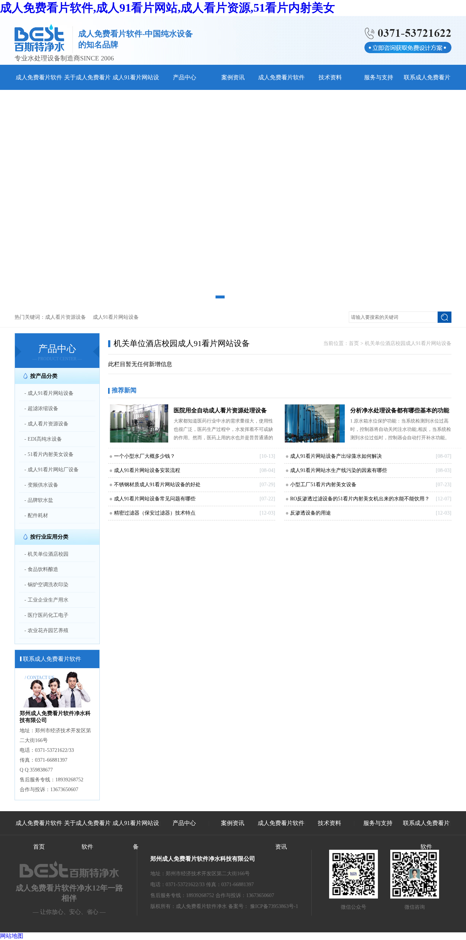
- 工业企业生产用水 (46, 600)
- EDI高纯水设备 (43, 439)
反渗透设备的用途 (310, 513)
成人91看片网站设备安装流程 (147, 470)
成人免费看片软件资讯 (281, 835)
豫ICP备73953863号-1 (274, 906)
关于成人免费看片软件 (87, 835)
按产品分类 (44, 376)
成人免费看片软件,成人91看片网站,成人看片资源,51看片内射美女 (167, 7)
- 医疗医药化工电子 (46, 615)
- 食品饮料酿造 (41, 569)
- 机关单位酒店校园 (46, 554)
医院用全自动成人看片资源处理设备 (220, 410)
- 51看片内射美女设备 (49, 454)
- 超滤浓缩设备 (41, 408)
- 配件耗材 (36, 515)
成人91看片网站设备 (116, 317)
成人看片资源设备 (65, 317)
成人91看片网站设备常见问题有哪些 (155, 498)
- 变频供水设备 (41, 485)
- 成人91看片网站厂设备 (51, 469)
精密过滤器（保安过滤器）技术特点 (155, 513)
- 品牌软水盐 (38, 500)
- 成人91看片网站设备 (49, 393)
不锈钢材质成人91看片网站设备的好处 (157, 484)
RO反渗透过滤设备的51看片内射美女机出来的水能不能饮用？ (360, 498)
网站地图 (11, 936)
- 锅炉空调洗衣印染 (46, 584)
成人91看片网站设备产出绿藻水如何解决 (336, 456)
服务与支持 (378, 77)
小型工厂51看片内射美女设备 (323, 484)
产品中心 (184, 77)
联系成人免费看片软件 (426, 835)
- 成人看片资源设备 (46, 424)
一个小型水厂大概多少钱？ (144, 456)
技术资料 (330, 77)
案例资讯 (233, 77)
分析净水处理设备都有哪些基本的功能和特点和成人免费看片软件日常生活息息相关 (399, 412)
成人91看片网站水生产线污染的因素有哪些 (338, 470)
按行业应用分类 (49, 537)
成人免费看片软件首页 (39, 835)
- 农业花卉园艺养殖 (46, 630)
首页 (354, 343)
